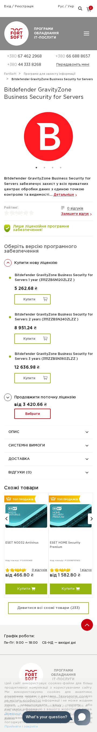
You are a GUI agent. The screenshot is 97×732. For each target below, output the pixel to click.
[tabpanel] (48, 137)
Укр (71, 6)
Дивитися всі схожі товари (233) (48, 607)
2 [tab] (44, 167)
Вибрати (32, 413)
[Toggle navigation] (86, 33)
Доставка (19, 458)
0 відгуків (75, 208)
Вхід (8, 6)
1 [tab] (36, 167)
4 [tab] (60, 167)
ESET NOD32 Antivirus (22, 543)
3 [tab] (52, 167)
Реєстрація (24, 6)
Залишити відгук (75, 213)
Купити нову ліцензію (35, 263)
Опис (13, 432)
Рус (61, 6)
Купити (29, 299)
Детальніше (64, 194)
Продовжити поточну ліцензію (45, 397)
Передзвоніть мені (72, 64)
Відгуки (20, 472)
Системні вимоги (26, 445)
